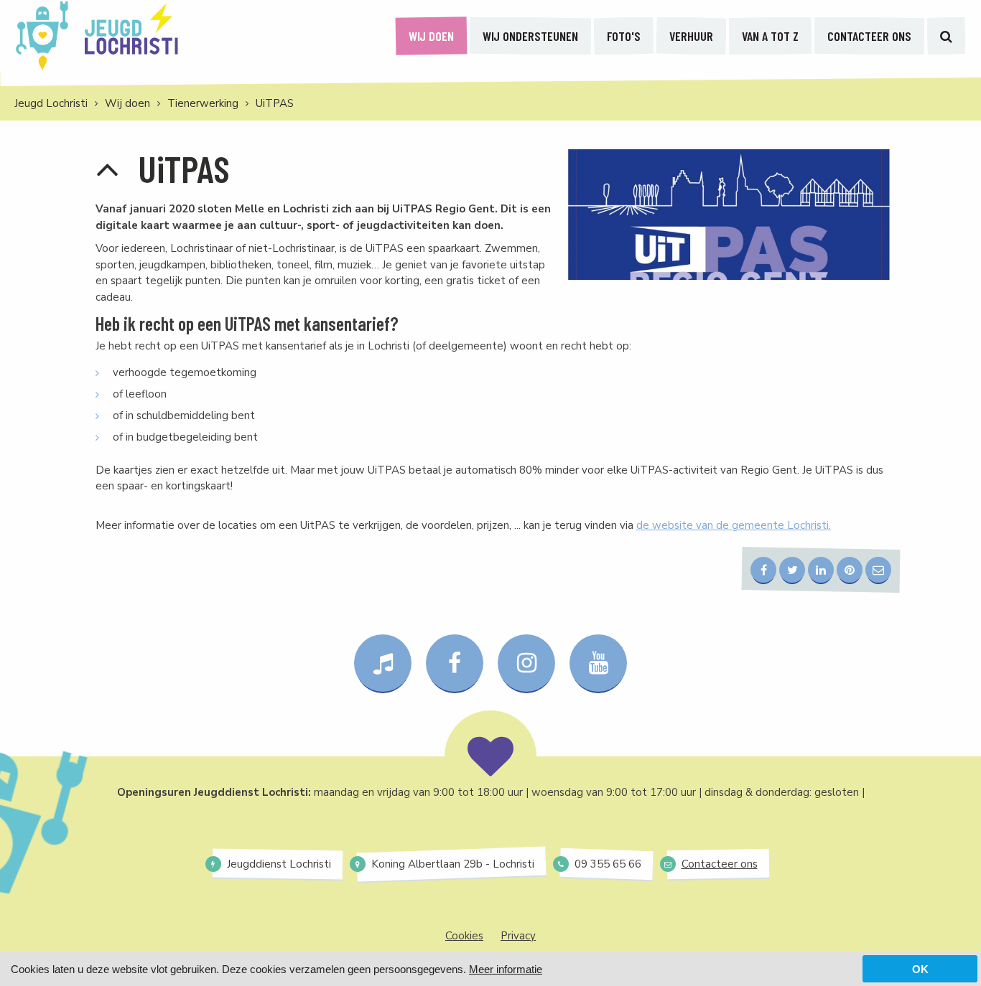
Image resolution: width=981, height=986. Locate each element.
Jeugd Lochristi (51, 103)
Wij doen (431, 36)
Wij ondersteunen (530, 36)
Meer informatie (505, 969)
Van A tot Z (770, 36)
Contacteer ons (869, 36)
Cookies (464, 936)
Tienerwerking (202, 103)
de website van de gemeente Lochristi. (733, 525)
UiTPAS (275, 103)
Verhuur (691, 36)
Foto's (624, 36)
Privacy (518, 936)
